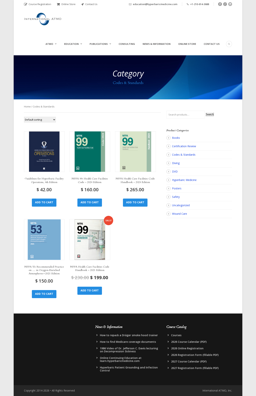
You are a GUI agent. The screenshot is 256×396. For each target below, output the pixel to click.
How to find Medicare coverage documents (128, 342)
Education (71, 44)
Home (27, 106)
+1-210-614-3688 (199, 4)
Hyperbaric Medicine (184, 180)
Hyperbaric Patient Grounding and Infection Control (129, 369)
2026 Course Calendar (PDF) (189, 342)
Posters (176, 188)
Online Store (68, 4)
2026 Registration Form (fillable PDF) (195, 355)
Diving (176, 163)
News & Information (157, 44)
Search (209, 114)
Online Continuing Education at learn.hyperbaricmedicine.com (120, 359)
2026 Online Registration (187, 348)
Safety (176, 197)
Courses (176, 335)
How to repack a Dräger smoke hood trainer (129, 335)
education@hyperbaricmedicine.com (155, 4)
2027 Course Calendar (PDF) (189, 361)
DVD (175, 171)
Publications (99, 44)
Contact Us (91, 4)
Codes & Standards (183, 154)
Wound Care (179, 213)
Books (176, 138)
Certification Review (184, 146)
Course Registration (39, 4)
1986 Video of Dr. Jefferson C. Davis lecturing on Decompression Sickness (129, 349)
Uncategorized (181, 205)
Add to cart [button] (44, 202)
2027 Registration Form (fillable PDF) (195, 368)
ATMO (49, 44)
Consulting (127, 44)
